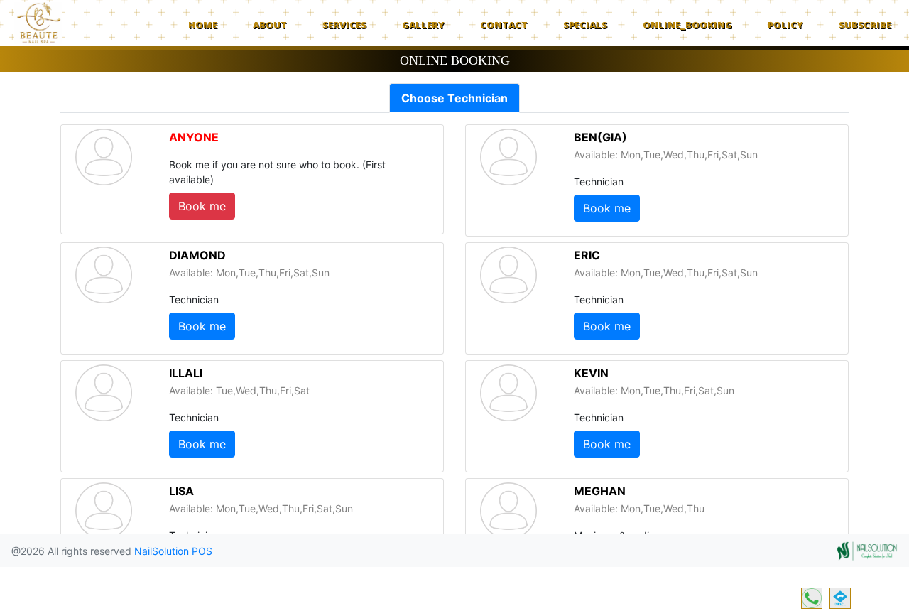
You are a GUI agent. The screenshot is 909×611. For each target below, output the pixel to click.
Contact (504, 24)
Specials (585, 24)
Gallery (423, 24)
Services (344, 24)
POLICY (785, 24)
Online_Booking (687, 24)
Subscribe (865, 24)
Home (202, 24)
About (270, 24)
